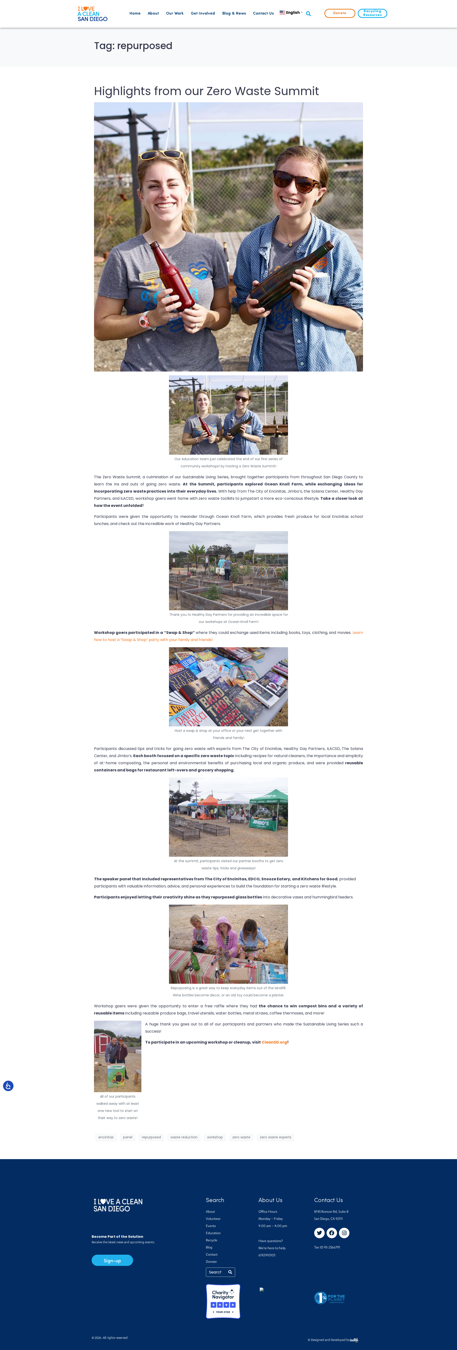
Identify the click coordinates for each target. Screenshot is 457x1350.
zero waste (241, 1137)
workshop (215, 1137)
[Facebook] (332, 1233)
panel (127, 1137)
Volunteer (213, 1219)
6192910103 (266, 1256)
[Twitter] (319, 1233)
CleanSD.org (274, 1042)
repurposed (151, 1137)
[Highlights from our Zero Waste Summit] (228, 236)
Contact (212, 1255)
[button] (308, 14)
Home (134, 13)
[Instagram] (344, 1233)
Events (211, 1226)
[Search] (230, 1272)
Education (213, 1233)
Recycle (211, 1241)
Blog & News (234, 13)
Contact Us (263, 13)
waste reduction (184, 1137)
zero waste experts (275, 1137)
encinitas (106, 1137)
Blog (209, 1248)
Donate (211, 1262)
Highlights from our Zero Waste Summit (206, 91)
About (153, 13)
